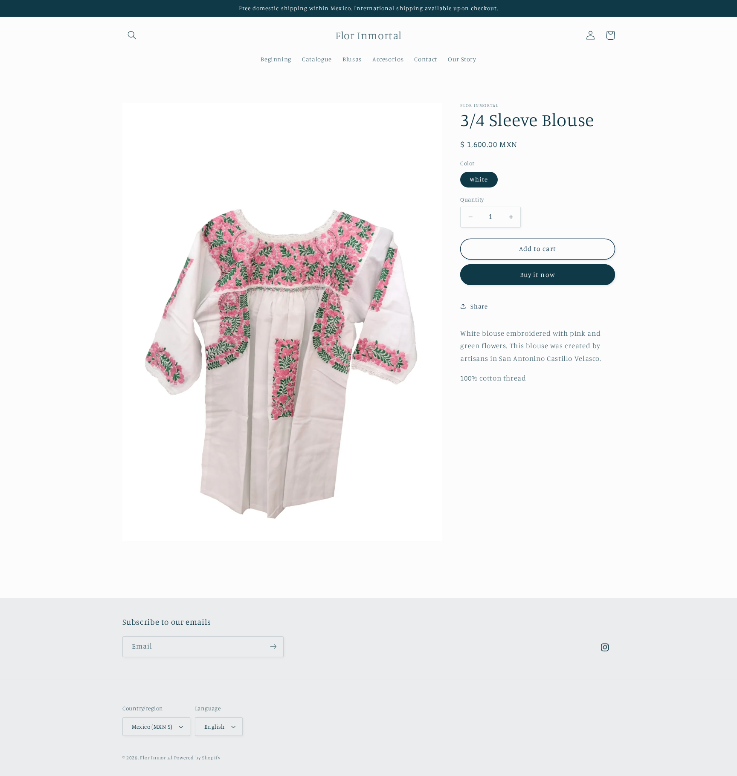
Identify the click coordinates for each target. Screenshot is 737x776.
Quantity (472, 199)
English (214, 726)
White (479, 179)
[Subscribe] (273, 646)
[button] (132, 35)
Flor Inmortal (157, 758)
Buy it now (537, 274)
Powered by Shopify (197, 758)
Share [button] (478, 305)
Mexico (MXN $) (152, 726)
